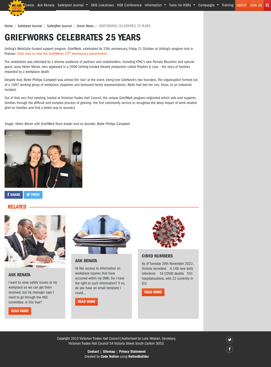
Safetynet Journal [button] (73, 5)
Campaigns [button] (207, 5)
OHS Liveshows (102, 5)
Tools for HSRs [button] (180, 5)
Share (14, 195)
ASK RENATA (86, 260)
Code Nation (110, 356)
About (242, 5)
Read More (20, 311)
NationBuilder (138, 356)
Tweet (35, 195)
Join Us (256, 5)
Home (9, 26)
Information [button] (154, 5)
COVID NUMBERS (157, 256)
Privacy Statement (132, 351)
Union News (85, 26)
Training (228, 5)
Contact (93, 351)
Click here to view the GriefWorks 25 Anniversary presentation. (62, 53)
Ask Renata (46, 5)
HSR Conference (129, 5)
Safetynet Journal (30, 26)
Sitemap (109, 351)
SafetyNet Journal (59, 26)
